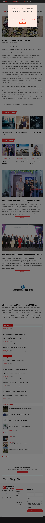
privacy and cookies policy (21, 19)
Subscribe (22, 23)
